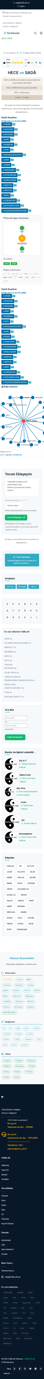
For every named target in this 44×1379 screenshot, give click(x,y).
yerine (26, 1028)
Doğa (31, 985)
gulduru (25, 1323)
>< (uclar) (29, 1034)
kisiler (30, 1318)
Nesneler (20, 1001)
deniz (22, 1328)
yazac (30, 1292)
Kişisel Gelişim (7, 1223)
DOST (20, 918)
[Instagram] (25, 1368)
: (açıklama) (28, 1039)
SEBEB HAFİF (9, 170)
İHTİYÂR (31, 918)
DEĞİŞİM (31, 883)
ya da (5, 1045)
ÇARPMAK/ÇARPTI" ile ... (14, 697)
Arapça (32, 1066)
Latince (17, 1072)
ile (4, 1028)
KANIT (31, 901)
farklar (31, 1328)
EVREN (9, 918)
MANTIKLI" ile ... (10, 647)
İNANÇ (9, 883)
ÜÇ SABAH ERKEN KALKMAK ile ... (18, 643)
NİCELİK (21, 877)
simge (15, 1303)
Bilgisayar (30, 996)
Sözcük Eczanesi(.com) (11, 1103)
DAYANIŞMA (22, 929)
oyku (5, 1313)
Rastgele (23, 587)
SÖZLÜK (30, 866)
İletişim (4, 1175)
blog (22, 1308)
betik (18, 1338)
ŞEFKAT (32, 877)
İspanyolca (20, 1066)
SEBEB (7, 165)
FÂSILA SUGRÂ (10, 180)
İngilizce (7, 1061)
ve (10, 1028)
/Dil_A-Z (22, 761)
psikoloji (13, 1308)
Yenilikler (5, 1179)
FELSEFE (21, 872)
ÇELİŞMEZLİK (23, 889)
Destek (4, 1254)
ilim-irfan (25, 1333)
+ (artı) (39, 1039)
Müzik (38, 990)
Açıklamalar (6, 1240)
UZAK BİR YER (9, 200)
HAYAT (9, 906)
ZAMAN (23, 912)
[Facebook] (19, 1368)
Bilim (6, 990)
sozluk (5, 1303)
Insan (15, 1323)
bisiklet (5, 1333)
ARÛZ (6, 195)
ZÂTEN (9, 889)
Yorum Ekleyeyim (14, 517)
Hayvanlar (20, 985)
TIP (4, 1308)
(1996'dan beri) (16, 20)
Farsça (7, 1072)
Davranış (7, 985)
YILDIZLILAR (7, 1292)
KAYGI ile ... (8, 656)
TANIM (9, 924)
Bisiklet (31, 1007)
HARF (6, 139)
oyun (31, 1308)
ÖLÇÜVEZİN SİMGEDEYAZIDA (15, 211)
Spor (6, 996)
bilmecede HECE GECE (12, 155)
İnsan (20, 979)
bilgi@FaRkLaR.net (22, 3)
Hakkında (5, 1165)
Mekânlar (8, 1001)
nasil (32, 1313)
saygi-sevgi (26, 1303)
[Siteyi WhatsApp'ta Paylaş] (41, 1368)
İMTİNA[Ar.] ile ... (10, 652)
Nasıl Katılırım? (7, 1249)
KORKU (20, 924)
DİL (20, 866)
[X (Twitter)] (14, 1368)
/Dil (22, 820)
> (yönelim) (6, 1034)
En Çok (11, 587)
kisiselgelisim (18, 1318)
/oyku (23, 802)
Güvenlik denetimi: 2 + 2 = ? (16, 500)
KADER (21, 901)
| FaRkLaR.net (29, 1359)
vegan (5, 1298)
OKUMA (7, 124)
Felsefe (16, 990)
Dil (18, 53)
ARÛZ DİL (8, 185)
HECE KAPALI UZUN (11, 206)
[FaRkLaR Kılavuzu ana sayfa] (2, 33)
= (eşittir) (16, 1039)
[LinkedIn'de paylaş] (40, 62)
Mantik (5, 1318)
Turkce (23, 1298)
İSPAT (9, 929)
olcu (24, 1313)
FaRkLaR (10, 866)
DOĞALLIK (11, 895)
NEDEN (24, 895)
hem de (14, 1045)
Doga (34, 1323)
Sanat (27, 990)
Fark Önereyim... (22, 560)
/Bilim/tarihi (25, 775)
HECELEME (8, 129)
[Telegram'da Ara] (35, 1368)
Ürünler (7, 1007)
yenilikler (20, 1292)
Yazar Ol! (5, 1170)
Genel (31, 1001)
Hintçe (7, 1077)
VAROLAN (11, 912)
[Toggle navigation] (41, 33)
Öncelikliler (8, 979)
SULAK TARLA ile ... (12, 672)
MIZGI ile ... (8, 660)
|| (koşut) (6, 1039)
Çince (17, 1077)
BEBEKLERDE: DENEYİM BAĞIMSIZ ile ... (14, 686)
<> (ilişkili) (18, 1034)
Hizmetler (19, 1007)
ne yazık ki (24, 1045)
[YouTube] (30, 1368)
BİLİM (32, 872)
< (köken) (36, 1028)
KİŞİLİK (10, 901)
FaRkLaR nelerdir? (15, 737)
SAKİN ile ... (9, 639)
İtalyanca (7, 1066)
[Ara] (35, 33)
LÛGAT (9, 872)
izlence (6, 1323)
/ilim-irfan (20, 788)
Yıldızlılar (5, 1219)
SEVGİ (19, 883)
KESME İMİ (8, 145)
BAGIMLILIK (7, 1344)
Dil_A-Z (6, 1328)
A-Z (34, 587)
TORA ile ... (8, 692)
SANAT (9, 877)
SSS (3, 1245)
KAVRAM (21, 906)
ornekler (15, 1313)
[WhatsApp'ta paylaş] (32, 62)
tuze (14, 1298)
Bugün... (22, 6)
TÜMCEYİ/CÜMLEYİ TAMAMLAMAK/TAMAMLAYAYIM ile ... (20, 678)
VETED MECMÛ (10, 175)
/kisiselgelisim (25, 834)
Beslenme (17, 996)
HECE (6, 150)
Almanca (19, 1061)
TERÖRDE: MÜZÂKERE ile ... (11, 666)
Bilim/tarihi (7, 1338)
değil (17, 1028)
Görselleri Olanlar (10, 1012)
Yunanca (29, 1072)
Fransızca (32, 1061)
